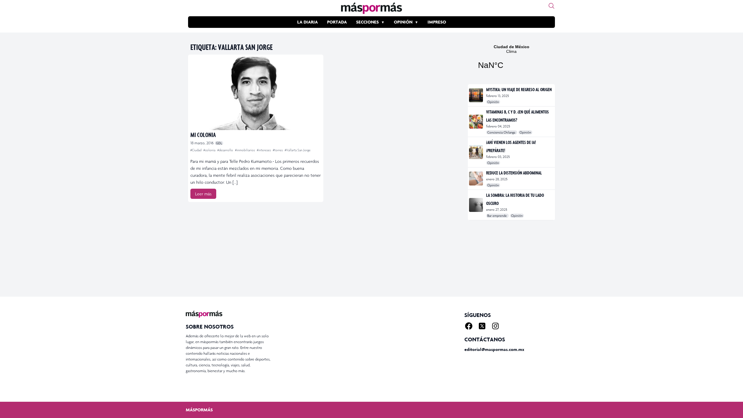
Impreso (437, 22)
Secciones (367, 22)
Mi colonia (203, 134)
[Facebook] (468, 326)
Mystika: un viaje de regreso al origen (519, 89)
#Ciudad (196, 150)
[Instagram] (495, 326)
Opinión (403, 22)
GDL (219, 143)
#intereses (264, 150)
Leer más (203, 194)
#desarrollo (225, 150)
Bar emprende (497, 216)
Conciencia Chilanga (501, 132)
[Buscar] (551, 5)
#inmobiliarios (245, 150)
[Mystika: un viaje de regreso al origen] (476, 95)
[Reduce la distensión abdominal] (476, 178)
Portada (337, 22)
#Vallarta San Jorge (298, 150)
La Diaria (307, 22)
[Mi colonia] (255, 93)
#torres (278, 150)
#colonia (209, 150)
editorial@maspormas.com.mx (494, 349)
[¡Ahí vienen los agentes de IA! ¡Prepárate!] (476, 152)
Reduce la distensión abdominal (514, 173)
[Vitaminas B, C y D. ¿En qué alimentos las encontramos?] (476, 122)
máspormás (199, 409)
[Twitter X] (482, 326)
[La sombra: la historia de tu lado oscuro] (476, 205)
